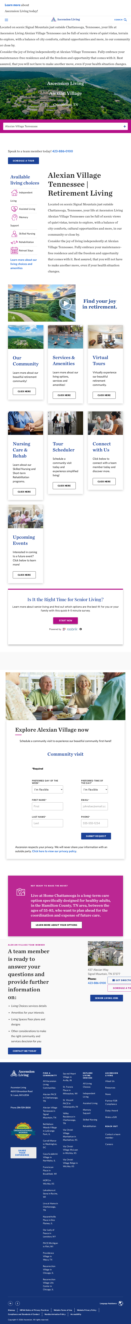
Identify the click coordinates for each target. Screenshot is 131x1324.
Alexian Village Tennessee (21, 126)
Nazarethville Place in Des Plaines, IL (49, 1220)
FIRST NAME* (39, 800)
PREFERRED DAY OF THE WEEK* (45, 781)
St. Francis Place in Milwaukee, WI (70, 1090)
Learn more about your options (56, 925)
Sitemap (11, 1310)
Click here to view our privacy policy (54, 851)
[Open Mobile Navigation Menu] (7, 20)
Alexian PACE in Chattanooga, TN (50, 1097)
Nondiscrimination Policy (55, 1314)
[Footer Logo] (23, 1073)
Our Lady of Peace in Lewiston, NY (49, 1233)
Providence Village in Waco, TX (48, 1256)
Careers (109, 1144)
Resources (110, 1087)
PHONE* (85, 817)
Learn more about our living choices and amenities (23, 264)
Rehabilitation (89, 1126)
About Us (109, 1081)
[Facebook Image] (17, 1305)
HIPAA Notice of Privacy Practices (34, 1310)
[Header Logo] (65, 20)
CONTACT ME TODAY (24, 1051)
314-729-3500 (24, 1107)
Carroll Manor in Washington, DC (50, 1144)
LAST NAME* (39, 817)
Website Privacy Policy (86, 1310)
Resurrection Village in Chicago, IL (49, 1269)
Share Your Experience (22, 1152)
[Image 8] (23, 1131)
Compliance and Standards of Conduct (24, 1314)
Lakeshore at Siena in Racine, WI (50, 1193)
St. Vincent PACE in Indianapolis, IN (70, 1103)
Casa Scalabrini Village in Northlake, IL (50, 1157)
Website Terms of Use (63, 1310)
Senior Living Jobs (106, 998)
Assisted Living (90, 1103)
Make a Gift (111, 1117)
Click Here (24, 391)
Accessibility (75, 1314)
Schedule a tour (23, 160)
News (108, 1094)
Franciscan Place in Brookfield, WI (50, 1170)
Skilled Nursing (90, 1119)
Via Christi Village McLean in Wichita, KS (70, 1150)
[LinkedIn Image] (10, 1305)
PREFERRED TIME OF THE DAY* (92, 781)
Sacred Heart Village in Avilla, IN (69, 1077)
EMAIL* (85, 800)
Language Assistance (108, 1303)
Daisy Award (111, 1110)
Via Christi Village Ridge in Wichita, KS (70, 1163)
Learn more (12, 5)
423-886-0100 (62, 151)
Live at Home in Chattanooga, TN (50, 1207)
